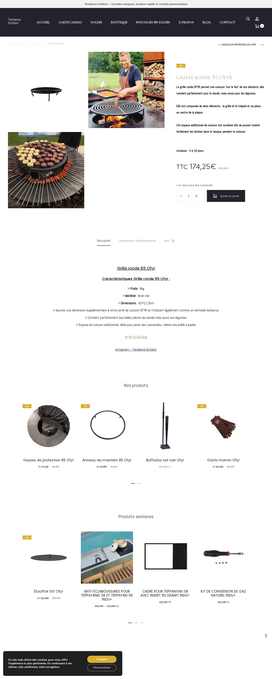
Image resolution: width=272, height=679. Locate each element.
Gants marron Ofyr (223, 460)
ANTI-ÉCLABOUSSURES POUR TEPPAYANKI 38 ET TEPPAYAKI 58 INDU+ (107, 595)
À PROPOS (186, 22)
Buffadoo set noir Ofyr (165, 460)
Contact (227, 22)
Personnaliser (102, 667)
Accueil (43, 22)
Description (104, 241)
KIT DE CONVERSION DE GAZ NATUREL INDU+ (223, 593)
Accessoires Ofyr (37, 43)
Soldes (96, 22)
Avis (169, 241)
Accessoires (22, 43)
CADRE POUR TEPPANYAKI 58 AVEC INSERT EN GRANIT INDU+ (165, 593)
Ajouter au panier (229, 196)
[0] (257, 25)
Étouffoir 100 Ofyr (48, 591)
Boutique (119, 22)
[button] (133, 482)
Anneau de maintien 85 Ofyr (106, 460)
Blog (207, 22)
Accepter (102, 659)
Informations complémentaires (137, 241)
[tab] (103, 241)
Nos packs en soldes (153, 22)
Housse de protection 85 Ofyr (48, 460)
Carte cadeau (70, 22)
